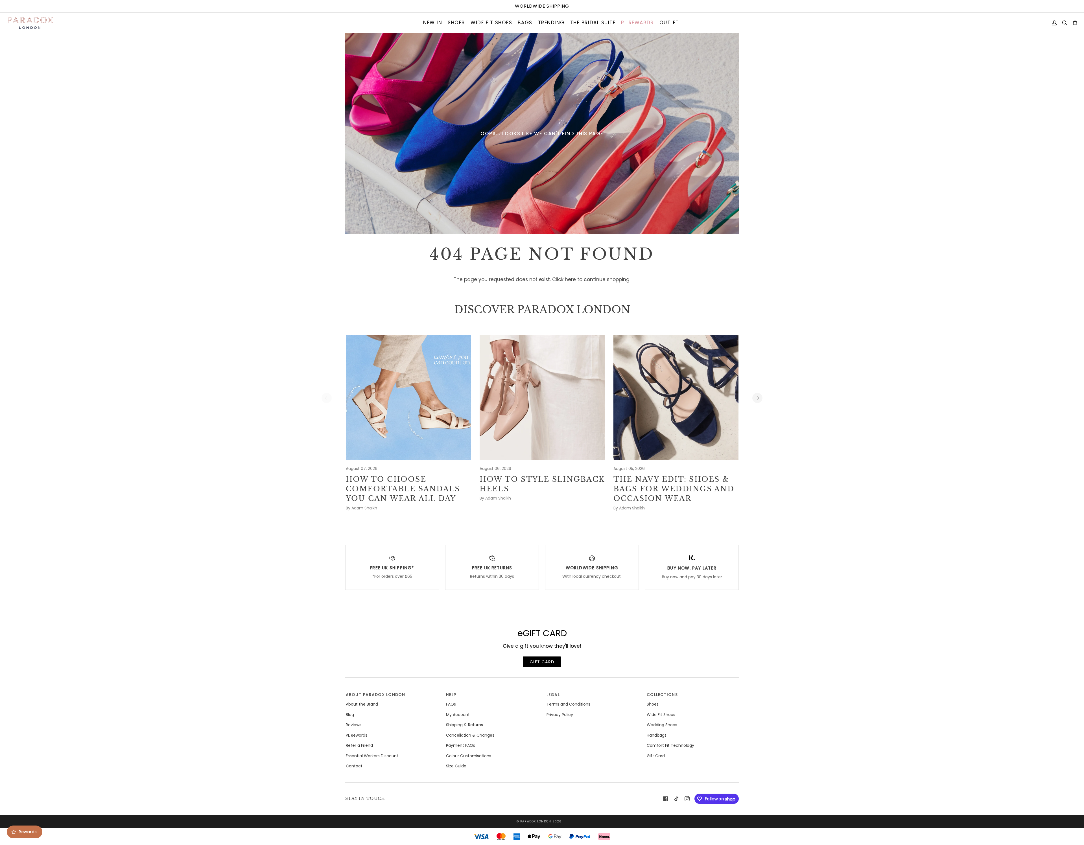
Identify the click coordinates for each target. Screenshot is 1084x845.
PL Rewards (356, 735)
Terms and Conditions (568, 704)
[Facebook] (665, 798)
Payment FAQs (460, 745)
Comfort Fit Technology (670, 745)
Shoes (653, 704)
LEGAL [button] (553, 694)
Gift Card (656, 756)
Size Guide (456, 766)
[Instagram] (687, 798)
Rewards (28, 832)
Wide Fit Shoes (661, 714)
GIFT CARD (542, 662)
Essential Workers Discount (372, 756)
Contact (354, 766)
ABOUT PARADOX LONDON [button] (375, 694)
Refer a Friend (359, 745)
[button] (432, 23)
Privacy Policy (560, 714)
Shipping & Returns (464, 725)
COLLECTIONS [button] (662, 694)
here (570, 279)
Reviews (353, 725)
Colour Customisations (468, 756)
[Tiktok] (676, 798)
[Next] (757, 398)
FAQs (451, 704)
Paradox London (535, 821)
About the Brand (362, 704)
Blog (350, 714)
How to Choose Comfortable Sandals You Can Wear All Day (403, 489)
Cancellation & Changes (470, 735)
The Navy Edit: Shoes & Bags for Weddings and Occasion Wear (673, 489)
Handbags (656, 735)
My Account (458, 714)
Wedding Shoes (662, 725)
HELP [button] (451, 694)
